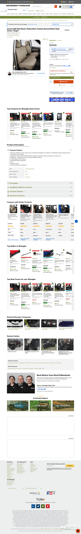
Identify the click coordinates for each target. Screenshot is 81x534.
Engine (30, 13)
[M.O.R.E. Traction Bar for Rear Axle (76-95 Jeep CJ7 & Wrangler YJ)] (71, 254)
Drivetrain (25, 13)
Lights (51, 13)
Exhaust (34, 13)
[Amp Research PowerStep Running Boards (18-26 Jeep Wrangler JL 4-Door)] (15, 254)
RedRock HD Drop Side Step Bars (48, 262)
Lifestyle (12, 13)
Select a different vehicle (55, 77)
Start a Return (19, 464)
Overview (32, 463)
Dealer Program (33, 469)
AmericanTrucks (39, 502)
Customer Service (20, 468)
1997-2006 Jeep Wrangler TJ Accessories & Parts (17, 20)
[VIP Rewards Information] (69, 65)
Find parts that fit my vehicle (13, 35)
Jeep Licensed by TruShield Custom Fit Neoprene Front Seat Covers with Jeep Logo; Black (26, 126)
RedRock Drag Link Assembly (25, 261)
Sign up (70, 465)
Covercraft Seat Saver (29, 168)
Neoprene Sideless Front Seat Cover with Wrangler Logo (37, 295)
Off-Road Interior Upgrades (28, 368)
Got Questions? (20, 467)
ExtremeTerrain (47, 502)
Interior (43, 13)
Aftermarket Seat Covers (39, 368)
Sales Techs (32, 470)
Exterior (39, 13)
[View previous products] (8, 126)
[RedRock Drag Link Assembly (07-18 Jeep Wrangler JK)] (26, 254)
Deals (8, 13)
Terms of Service (55, 530)
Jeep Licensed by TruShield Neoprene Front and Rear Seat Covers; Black (70, 125)
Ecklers (53, 502)
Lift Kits (47, 13)
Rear (26, 171)
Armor (16, 13)
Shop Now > (44, 17)
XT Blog (8, 475)
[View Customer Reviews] (52, 40)
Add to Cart (64, 81)
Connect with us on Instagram (54, 493)
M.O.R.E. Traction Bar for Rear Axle (70, 262)
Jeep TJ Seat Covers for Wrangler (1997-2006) (57, 20)
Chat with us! (19, 469)
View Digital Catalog (11, 478)
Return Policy (19, 466)
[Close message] (73, 17)
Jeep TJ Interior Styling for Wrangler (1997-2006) (38, 20)
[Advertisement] (40, 426)
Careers (31, 467)
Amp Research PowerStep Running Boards (14, 262)
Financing (9, 473)
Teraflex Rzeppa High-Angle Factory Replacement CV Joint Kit (37, 262)
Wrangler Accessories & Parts (25, 362)
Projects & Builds (10, 463)
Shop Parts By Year (10, 468)
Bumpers (21, 13)
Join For (69, 92)
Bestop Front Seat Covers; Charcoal (59, 125)
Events (8, 467)
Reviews (31, 471)
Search (55, 6)
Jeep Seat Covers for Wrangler (55, 362)
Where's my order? (20, 463)
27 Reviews (59, 40)
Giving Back (32, 464)
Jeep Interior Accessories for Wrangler (40, 362)
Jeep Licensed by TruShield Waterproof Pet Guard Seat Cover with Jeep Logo (15, 126)
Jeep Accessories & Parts (13, 362)
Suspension (55, 13)
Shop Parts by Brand (11, 469)
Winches (64, 13)
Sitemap (41, 529)
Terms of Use (19, 473)
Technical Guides (10, 474)
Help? (72, 77)
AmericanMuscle (30, 502)
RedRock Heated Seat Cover (71, 295)
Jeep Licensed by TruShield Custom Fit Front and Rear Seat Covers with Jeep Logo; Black (37, 126)
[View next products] (73, 126)
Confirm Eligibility (54, 57)
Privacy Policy (63, 468)
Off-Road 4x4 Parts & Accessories (15, 368)
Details (31, 2)
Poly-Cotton (27, 176)
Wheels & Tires (70, 13)
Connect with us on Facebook (48, 493)
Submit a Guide (33, 466)
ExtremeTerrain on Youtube (51, 493)
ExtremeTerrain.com (18, 6)
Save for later (62, 85)
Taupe (26, 174)
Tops (60, 13)
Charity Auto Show (34, 468)
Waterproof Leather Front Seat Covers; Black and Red (48, 125)
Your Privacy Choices (58, 529)
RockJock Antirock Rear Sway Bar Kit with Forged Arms (59, 262)
